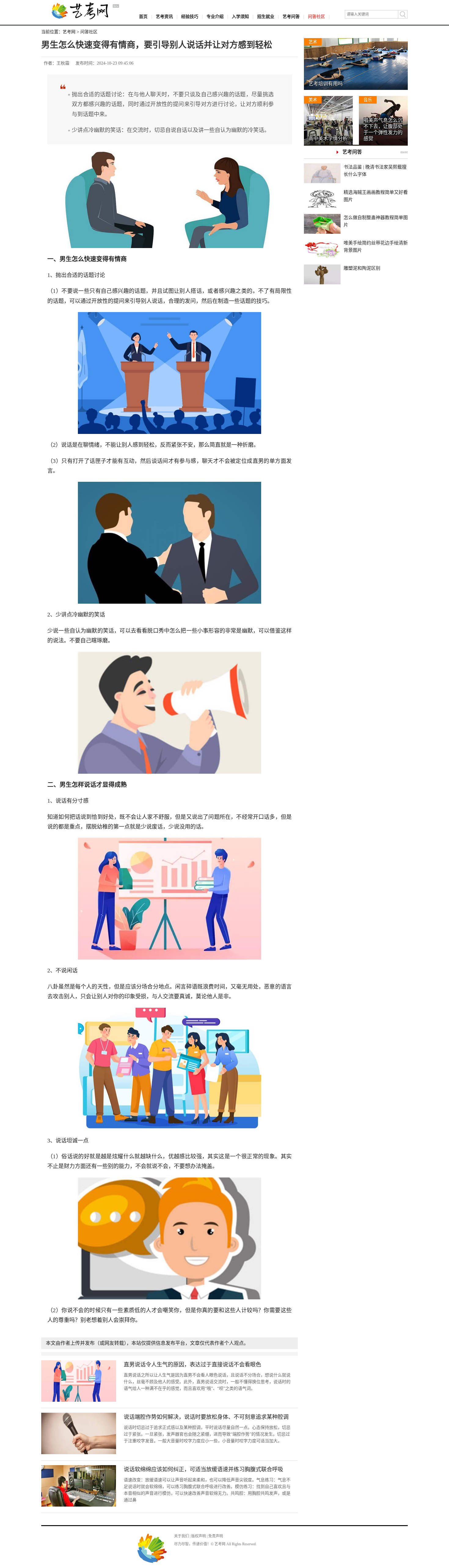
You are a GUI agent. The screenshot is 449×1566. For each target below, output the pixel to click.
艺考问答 (291, 16)
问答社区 (316, 16)
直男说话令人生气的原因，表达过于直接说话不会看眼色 (192, 1365)
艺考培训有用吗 (325, 83)
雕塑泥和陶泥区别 (362, 268)
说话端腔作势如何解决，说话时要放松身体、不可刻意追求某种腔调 (206, 1417)
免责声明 (215, 1536)
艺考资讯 (164, 16)
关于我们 (181, 1536)
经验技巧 (189, 16)
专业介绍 (215, 16)
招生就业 (265, 16)
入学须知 (240, 16)
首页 (143, 16)
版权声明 (198, 1536)
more (404, 152)
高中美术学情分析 (328, 138)
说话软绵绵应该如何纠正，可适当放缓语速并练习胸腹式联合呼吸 (203, 1469)
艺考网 (69, 32)
